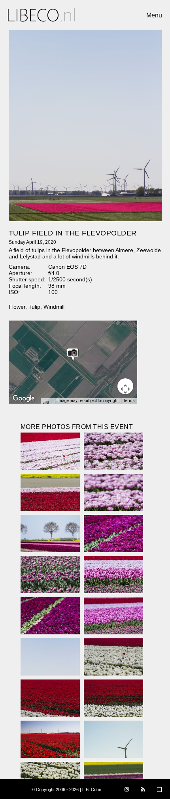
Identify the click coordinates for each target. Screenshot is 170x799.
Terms (129, 401)
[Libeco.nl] (41, 15)
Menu (154, 15)
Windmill (53, 307)
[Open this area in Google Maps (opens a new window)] (24, 398)
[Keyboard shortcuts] (47, 403)
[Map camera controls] (125, 386)
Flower (17, 307)
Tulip (34, 307)
